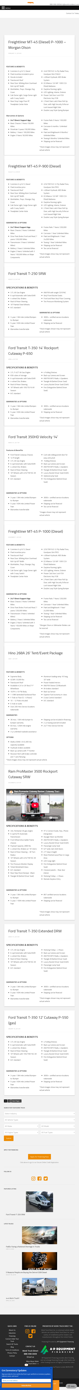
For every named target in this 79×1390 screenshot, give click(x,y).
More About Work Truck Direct (32, 1362)
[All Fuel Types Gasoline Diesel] (57, 1132)
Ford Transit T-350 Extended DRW (35, 931)
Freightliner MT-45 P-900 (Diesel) (34, 166)
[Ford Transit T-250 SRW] (39, 1201)
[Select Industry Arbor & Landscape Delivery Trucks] (39, 1113)
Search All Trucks (12, 1344)
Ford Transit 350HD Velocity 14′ (33, 437)
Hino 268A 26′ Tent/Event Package (35, 653)
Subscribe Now (26, 1385)
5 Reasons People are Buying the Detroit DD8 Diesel (26, 1272)
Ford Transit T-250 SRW (27, 273)
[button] (3, 8)
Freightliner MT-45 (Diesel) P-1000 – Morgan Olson (37, 44)
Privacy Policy (12, 1353)
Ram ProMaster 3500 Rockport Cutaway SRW (33, 774)
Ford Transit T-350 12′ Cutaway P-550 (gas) (38, 1020)
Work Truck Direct (19, 1)
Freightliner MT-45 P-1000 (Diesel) (35, 531)
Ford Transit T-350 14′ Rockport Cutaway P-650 (33, 350)
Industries (12, 1333)
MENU (8, 8)
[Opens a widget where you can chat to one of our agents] (71, 1386)
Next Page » (16, 1101)
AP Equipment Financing (65, 1341)
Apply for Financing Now (39, 1156)
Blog (12, 1347)
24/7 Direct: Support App (20, 120)
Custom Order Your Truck (12, 1340)
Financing (12, 1336)
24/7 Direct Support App (20, 227)
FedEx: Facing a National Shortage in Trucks (23, 1246)
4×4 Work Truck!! (12, 1298)
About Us (12, 1330)
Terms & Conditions (12, 1350)
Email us (30, 1356)
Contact (12, 1356)
